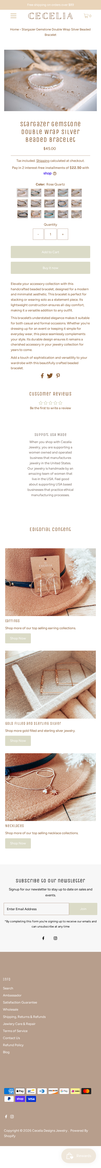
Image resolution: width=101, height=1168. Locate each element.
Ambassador (12, 995)
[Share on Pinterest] (58, 377)
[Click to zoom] (89, 57)
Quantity (50, 224)
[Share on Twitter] (50, 377)
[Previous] (12, 57)
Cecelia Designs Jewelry (50, 1130)
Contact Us (11, 1038)
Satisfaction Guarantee (20, 1002)
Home (14, 29)
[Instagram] (55, 939)
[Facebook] (43, 939)
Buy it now (50, 268)
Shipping (43, 161)
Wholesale (10, 1009)
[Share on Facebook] (42, 377)
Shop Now (18, 638)
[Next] (24, 57)
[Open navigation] (13, 16)
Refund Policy (13, 1045)
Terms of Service (15, 1031)
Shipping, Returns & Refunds (24, 1017)
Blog (6, 1052)
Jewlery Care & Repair (19, 1024)
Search (8, 988)
